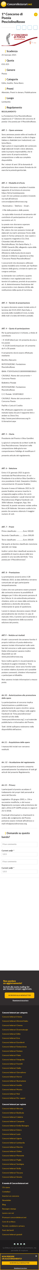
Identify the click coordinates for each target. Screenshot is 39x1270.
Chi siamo (6, 1187)
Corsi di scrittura (8, 1222)
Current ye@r (8, 851)
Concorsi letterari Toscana (12, 1173)
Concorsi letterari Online (12, 1151)
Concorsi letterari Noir (11, 1094)
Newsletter (6, 1200)
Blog (4, 1204)
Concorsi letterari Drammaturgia (15, 1030)
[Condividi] (35, 27)
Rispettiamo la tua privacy (20, 1000)
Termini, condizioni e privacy (13, 1226)
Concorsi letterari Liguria (12, 1138)
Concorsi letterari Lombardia (13, 1143)
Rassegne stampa (9, 1209)
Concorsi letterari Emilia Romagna (15, 1126)
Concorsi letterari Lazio (11, 1134)
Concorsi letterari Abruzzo (12, 1108)
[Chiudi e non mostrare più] (36, 1256)
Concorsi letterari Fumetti (12, 1064)
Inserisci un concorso (10, 1196)
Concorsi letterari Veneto (12, 1177)
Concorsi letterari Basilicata (13, 1113)
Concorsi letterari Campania (13, 1121)
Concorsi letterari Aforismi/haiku (15, 1021)
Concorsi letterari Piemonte (13, 1156)
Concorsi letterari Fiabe (11, 1055)
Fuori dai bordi (8, 1230)
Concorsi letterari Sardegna (13, 1164)
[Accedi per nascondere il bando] (24, 27)
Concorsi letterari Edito (11, 1034)
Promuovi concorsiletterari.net (14, 1217)
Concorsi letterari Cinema (12, 1025)
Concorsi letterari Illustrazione (14, 1081)
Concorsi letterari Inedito (12, 1085)
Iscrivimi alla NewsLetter (19, 995)
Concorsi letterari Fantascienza (14, 1047)
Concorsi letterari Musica (12, 1089)
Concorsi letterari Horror (12, 1077)
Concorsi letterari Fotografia (13, 1059)
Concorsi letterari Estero (12, 1130)
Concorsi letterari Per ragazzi (13, 1098)
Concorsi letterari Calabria (12, 1117)
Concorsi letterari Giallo (11, 1068)
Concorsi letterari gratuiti (12, 1234)
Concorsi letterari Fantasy (12, 1051)
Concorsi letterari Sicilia (11, 1168)
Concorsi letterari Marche (12, 1147)
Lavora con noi (8, 1213)
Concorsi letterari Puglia (11, 1160)
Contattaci (6, 1192)
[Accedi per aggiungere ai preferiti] (18, 27)
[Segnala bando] (30, 27)
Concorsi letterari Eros (11, 1038)
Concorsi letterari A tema (12, 1017)
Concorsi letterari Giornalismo (14, 1072)
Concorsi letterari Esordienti (13, 1042)
